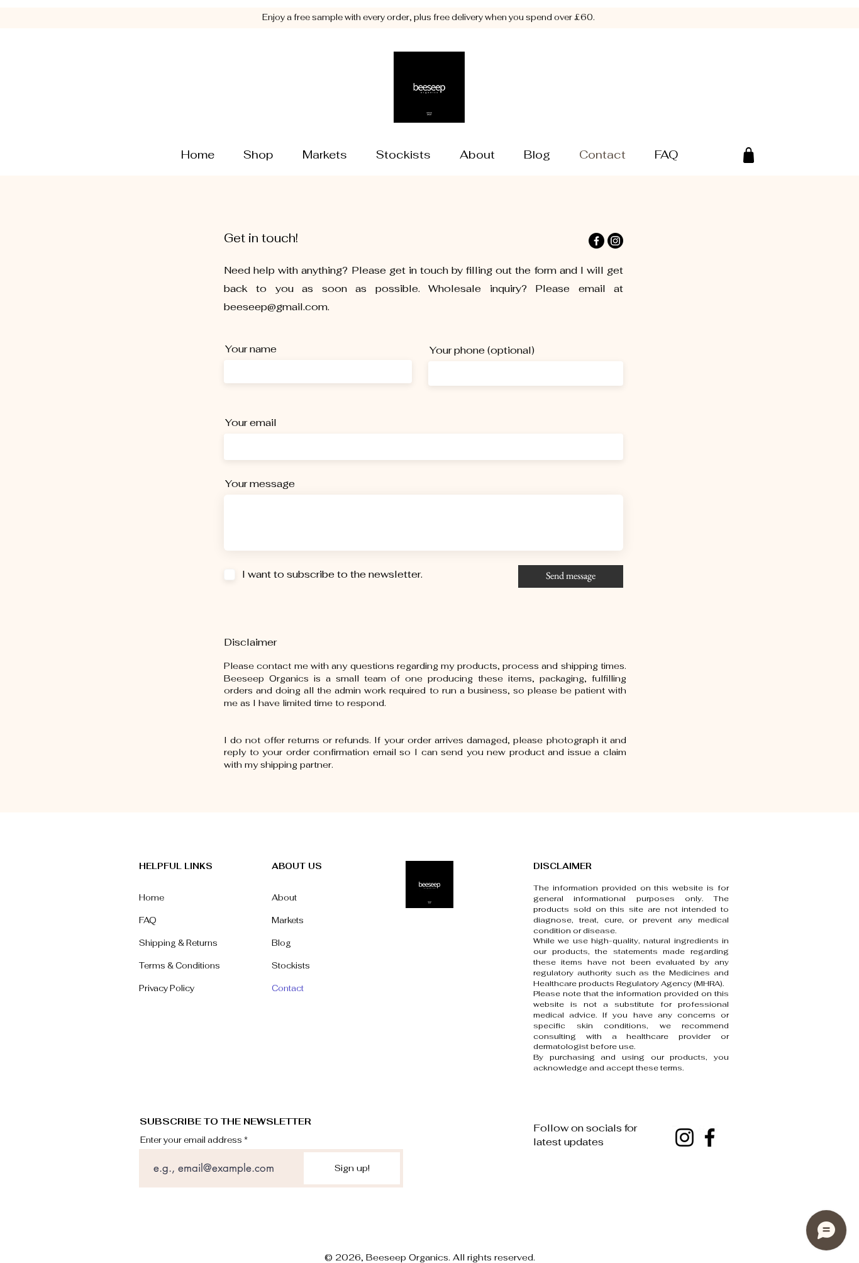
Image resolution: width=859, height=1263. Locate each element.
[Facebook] (596, 241)
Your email (251, 423)
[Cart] (749, 155)
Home (151, 897)
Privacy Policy (166, 988)
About (284, 897)
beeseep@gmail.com (276, 306)
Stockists (291, 965)
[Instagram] (615, 241)
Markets (288, 920)
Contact (288, 988)
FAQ (148, 920)
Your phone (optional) (482, 350)
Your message (260, 484)
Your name (251, 349)
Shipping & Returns (178, 943)
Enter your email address (191, 1140)
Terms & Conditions (179, 965)
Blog (281, 943)
